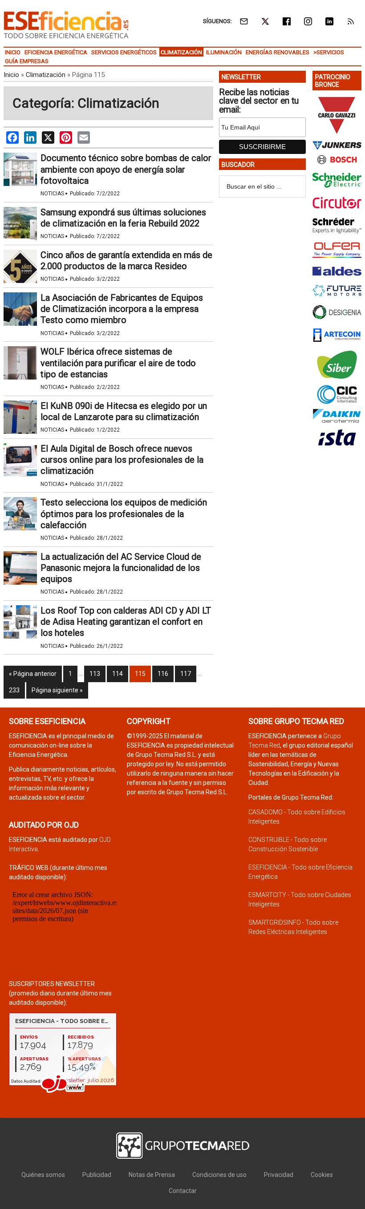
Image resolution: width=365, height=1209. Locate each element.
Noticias (52, 193)
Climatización (45, 75)
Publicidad (96, 1174)
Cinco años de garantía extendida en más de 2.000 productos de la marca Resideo (126, 260)
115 (140, 673)
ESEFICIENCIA (66, 24)
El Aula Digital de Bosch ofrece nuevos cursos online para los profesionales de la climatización (122, 459)
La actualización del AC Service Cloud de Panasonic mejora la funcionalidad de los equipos (121, 567)
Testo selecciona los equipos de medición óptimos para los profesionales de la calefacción (124, 513)
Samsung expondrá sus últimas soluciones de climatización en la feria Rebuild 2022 (123, 218)
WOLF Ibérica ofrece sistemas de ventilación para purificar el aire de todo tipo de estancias (118, 362)
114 (117, 673)
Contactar (183, 1190)
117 (185, 673)
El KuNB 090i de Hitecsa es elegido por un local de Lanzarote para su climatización (124, 411)
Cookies (322, 1174)
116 (163, 673)
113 (94, 673)
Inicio (11, 75)
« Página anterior (33, 673)
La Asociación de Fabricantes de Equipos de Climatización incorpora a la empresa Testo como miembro (122, 308)
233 (14, 690)
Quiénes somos (43, 1174)
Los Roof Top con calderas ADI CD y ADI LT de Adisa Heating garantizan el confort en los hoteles (126, 621)
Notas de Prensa (152, 1174)
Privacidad (278, 1174)
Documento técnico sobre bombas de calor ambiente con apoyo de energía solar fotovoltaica (126, 169)
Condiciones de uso (219, 1174)
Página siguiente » (57, 690)
